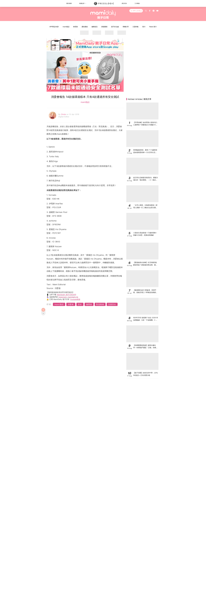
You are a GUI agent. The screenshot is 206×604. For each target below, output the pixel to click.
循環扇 (89, 304)
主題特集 (136, 27)
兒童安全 (112, 304)
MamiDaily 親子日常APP (66, 295)
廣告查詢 (124, 3)
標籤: (49, 304)
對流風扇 (100, 304)
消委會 (71, 304)
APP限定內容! (54, 27)
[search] (146, 11)
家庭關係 (104, 27)
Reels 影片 (153, 27)
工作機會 (137, 3)
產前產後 (85, 27)
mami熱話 (66, 27)
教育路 (75, 27)
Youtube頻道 (75, 299)
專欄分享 (126, 27)
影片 (143, 27)
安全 (80, 304)
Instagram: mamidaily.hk (68, 297)
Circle (63, 114)
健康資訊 (95, 27)
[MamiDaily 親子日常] (103, 14)
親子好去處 (115, 27)
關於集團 (69, 3)
